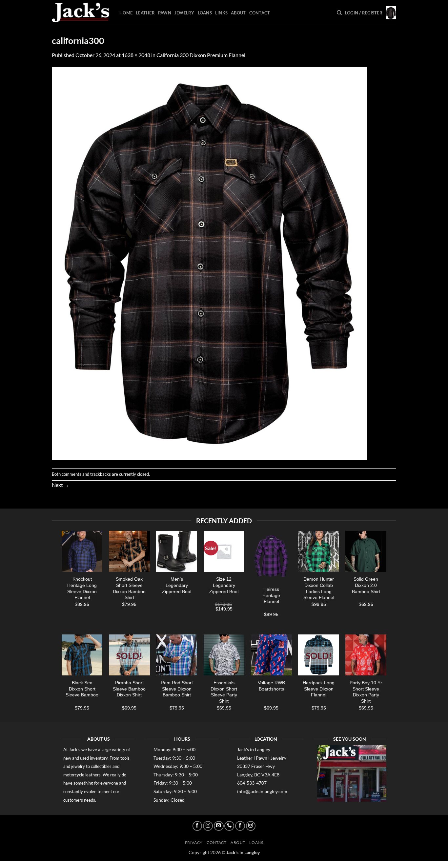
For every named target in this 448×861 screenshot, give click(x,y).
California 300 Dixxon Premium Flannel (200, 55)
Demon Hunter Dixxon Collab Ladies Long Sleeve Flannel (318, 588)
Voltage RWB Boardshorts (271, 685)
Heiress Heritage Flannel (271, 595)
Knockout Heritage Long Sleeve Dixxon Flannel (82, 588)
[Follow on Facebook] (197, 826)
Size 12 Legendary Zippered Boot (224, 585)
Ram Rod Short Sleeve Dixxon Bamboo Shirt (177, 688)
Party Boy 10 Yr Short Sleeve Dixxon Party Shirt (366, 692)
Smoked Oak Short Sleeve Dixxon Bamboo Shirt (129, 588)
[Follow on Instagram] (208, 826)
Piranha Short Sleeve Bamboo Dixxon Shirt (129, 688)
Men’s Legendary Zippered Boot (177, 585)
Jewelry (184, 12)
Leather (145, 12)
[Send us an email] (219, 826)
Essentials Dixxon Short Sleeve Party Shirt (224, 692)
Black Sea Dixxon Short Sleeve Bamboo (82, 688)
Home (125, 12)
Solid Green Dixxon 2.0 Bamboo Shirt (366, 585)
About (238, 12)
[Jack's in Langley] (81, 12)
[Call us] (229, 826)
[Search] (339, 13)
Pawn (164, 12)
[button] (363, 13)
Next (60, 485)
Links (221, 12)
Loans (205, 12)
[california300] (209, 263)
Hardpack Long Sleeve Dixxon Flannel (319, 688)
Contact (259, 12)
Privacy (194, 842)
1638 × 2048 (136, 55)
